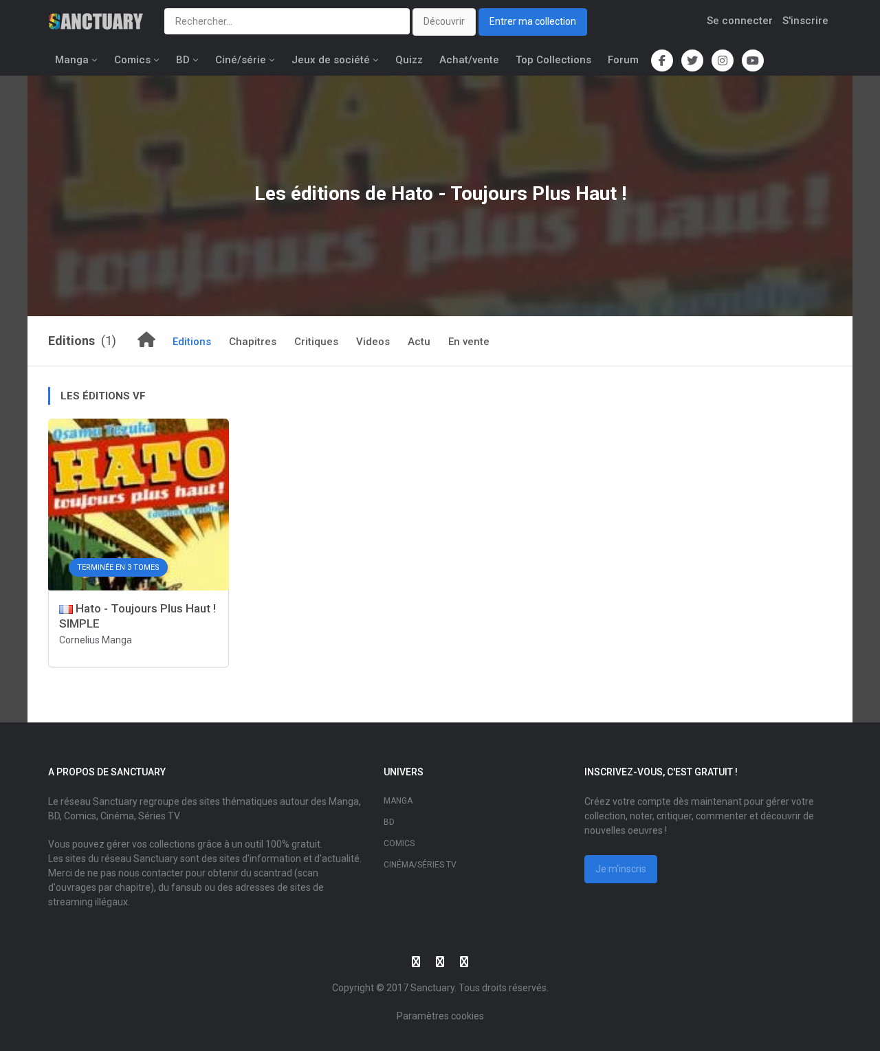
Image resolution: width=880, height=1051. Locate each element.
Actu (419, 341)
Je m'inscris (620, 868)
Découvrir (444, 21)
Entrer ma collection (533, 21)
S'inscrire (805, 20)
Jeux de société (331, 60)
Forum (623, 60)
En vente (469, 341)
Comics (132, 60)
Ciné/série (240, 60)
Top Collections (553, 60)
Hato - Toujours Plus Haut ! (508, 193)
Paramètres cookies (440, 1015)
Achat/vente (469, 60)
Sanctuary (432, 987)
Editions (192, 341)
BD (183, 60)
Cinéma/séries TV (420, 865)
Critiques (316, 341)
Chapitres (252, 341)
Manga (72, 60)
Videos (373, 341)
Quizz (409, 60)
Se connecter (740, 20)
